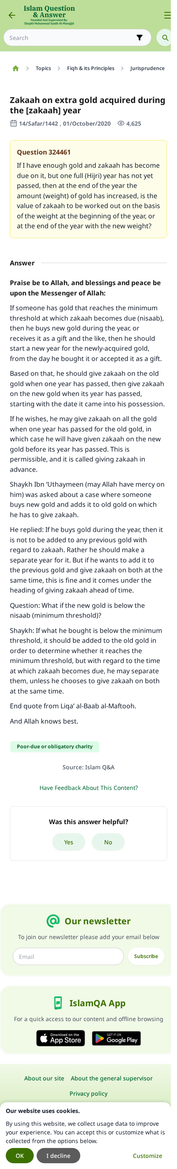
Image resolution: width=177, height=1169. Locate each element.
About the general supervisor (112, 1078)
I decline (58, 1156)
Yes (68, 842)
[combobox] (71, 37)
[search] (165, 37)
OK (20, 1156)
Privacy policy (88, 1093)
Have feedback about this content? (89, 788)
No (108, 842)
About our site (44, 1078)
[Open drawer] (168, 15)
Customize (147, 1156)
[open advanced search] (139, 37)
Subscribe (146, 956)
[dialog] (85, 1135)
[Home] (15, 68)
